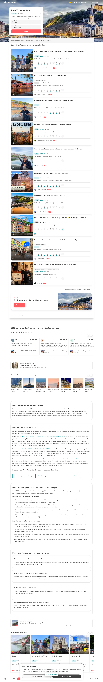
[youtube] (97, 679)
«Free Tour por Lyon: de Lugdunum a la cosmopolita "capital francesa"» (43, 437)
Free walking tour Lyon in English (24, 476)
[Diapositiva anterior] (88, 335)
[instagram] (93, 679)
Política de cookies (62, 671)
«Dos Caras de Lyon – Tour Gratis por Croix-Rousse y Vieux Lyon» (60, 459)
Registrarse (95, 2)
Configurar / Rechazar (36, 676)
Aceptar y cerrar (66, 676)
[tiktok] (95, 679)
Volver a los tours (52, 674)
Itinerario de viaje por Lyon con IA (31, 623)
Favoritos (78, 2)
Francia (20, 315)
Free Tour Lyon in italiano (46, 476)
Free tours (13, 315)
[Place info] (40, 13)
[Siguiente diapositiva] (91, 335)
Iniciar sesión (86, 2)
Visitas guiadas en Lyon (28, 365)
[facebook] (90, 679)
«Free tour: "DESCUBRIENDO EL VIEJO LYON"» (35, 449)
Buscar (26, 31)
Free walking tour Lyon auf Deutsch (68, 476)
